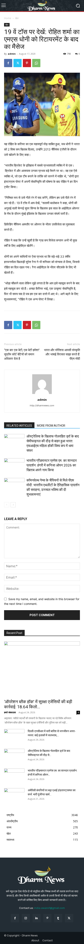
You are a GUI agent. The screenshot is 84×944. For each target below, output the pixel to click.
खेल (17, 18)
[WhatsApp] (36, 63)
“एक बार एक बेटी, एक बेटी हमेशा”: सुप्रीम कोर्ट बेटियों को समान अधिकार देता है (22, 354)
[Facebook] (8, 63)
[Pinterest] (27, 63)
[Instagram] (26, 918)
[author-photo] (42, 394)
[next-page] (13, 504)
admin (12, 53)
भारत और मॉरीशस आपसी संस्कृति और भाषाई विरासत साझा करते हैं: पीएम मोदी (62, 354)
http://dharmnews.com (42, 405)
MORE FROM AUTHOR (51, 425)
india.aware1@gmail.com (49, 908)
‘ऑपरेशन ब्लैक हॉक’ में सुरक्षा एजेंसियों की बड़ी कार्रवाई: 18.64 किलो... (38, 704)
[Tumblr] (58, 918)
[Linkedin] (37, 918)
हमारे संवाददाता (10, 712)
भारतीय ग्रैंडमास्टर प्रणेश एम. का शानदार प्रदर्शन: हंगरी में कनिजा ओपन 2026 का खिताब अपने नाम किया (52, 465)
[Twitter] (17, 63)
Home (7, 18)
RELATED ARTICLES (19, 425)
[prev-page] (6, 504)
